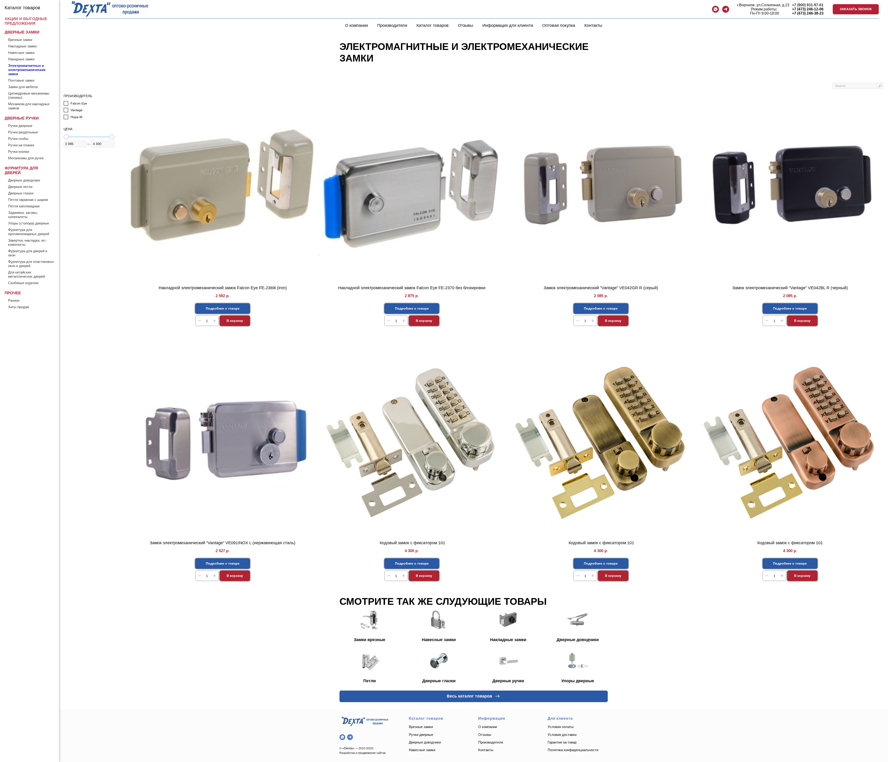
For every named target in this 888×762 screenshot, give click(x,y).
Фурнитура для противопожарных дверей (28, 232)
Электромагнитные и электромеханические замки (27, 70)
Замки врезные (369, 639)
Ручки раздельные (23, 132)
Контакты (593, 25)
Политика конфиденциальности (573, 750)
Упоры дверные (577, 681)
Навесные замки (21, 53)
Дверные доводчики (24, 180)
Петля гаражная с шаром (28, 200)
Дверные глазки (20, 193)
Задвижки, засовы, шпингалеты (23, 215)
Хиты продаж (18, 307)
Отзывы (465, 25)
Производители (392, 25)
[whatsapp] (715, 9)
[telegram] (725, 9)
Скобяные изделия (23, 283)
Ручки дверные (20, 126)
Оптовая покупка (558, 25)
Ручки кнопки (18, 152)
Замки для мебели (23, 87)
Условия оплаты (561, 727)
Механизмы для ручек (26, 158)
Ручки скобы (18, 139)
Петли (369, 681)
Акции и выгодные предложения (26, 21)
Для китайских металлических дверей (26, 274)
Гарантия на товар (562, 742)
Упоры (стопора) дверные (28, 223)
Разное (13, 300)
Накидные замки (21, 59)
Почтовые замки (21, 80)
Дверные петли (20, 187)
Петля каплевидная (24, 206)
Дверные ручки (508, 681)
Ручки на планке (21, 145)
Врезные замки (20, 40)
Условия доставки (562, 735)
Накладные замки (22, 46)
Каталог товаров (432, 25)
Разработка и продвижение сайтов (362, 753)
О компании (356, 25)
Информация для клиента (507, 25)
